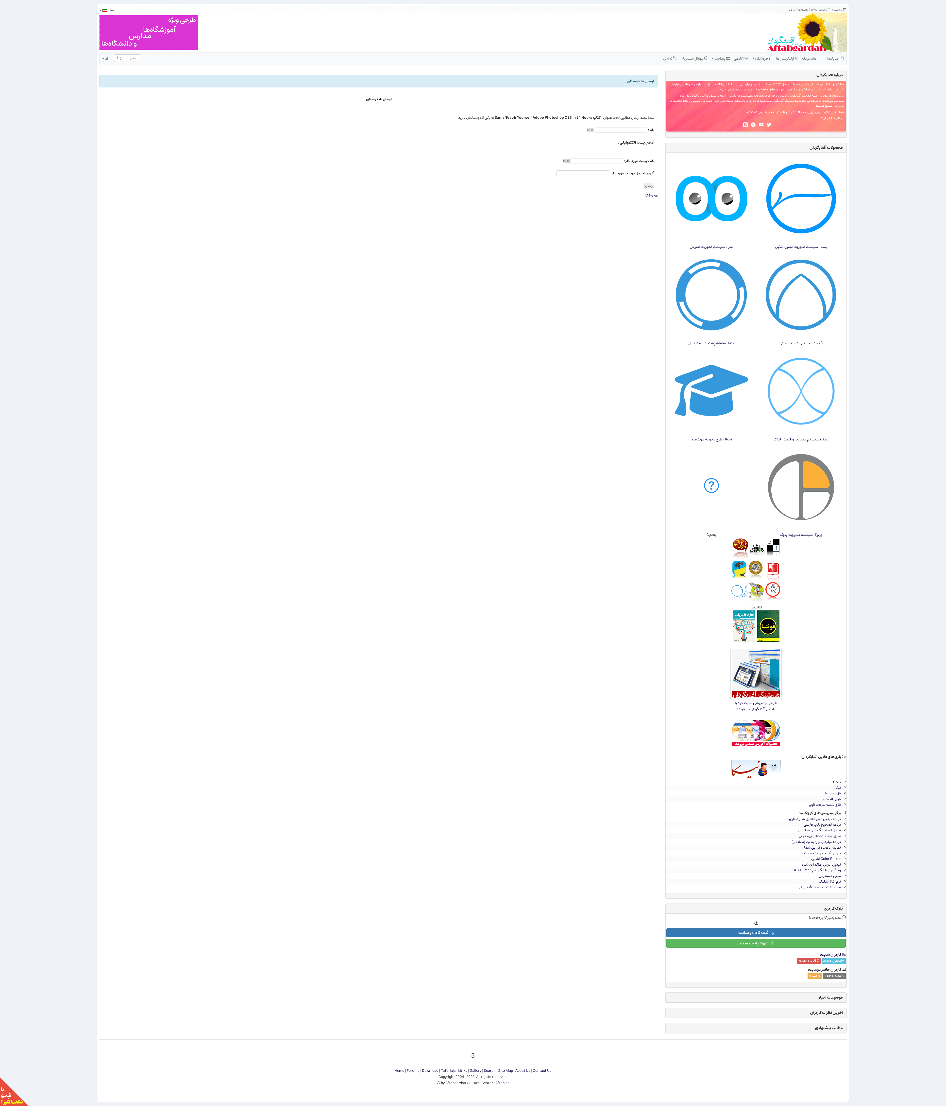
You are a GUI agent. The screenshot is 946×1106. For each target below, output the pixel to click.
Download (430, 1070)
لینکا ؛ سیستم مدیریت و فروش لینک (801, 439)
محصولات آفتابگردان (826, 147)
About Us (522, 1070)
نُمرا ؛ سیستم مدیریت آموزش (711, 246)
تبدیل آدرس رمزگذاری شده (821, 864)
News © (651, 195)
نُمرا (723, 100)
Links (462, 1070)
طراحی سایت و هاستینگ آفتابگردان (793, 100)
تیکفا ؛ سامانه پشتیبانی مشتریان (711, 343)
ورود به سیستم (754, 943)
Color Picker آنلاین (826, 858)
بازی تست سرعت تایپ (825, 804)
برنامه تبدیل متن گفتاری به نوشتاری (815, 819)
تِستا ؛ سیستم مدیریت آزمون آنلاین (801, 246)
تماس (668, 58)
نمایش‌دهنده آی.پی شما (822, 847)
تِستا (730, 100)
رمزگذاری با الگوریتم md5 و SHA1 (817, 870)
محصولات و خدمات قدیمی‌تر (820, 887)
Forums (413, 1070)
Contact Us (542, 1070)
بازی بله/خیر (832, 799)
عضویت (803, 10)
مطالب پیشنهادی (829, 1027)
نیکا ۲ (837, 782)
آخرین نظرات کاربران (826, 1012)
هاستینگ (809, 58)
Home (399, 1070)
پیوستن (815, 112)
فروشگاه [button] (761, 58)
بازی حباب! (833, 793)
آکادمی (739, 58)
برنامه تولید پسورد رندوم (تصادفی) (816, 841)
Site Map (505, 1070)
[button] (103, 10)
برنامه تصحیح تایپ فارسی (822, 824)
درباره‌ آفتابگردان (829, 74)
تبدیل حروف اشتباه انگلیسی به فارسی (820, 836)
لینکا (709, 100)
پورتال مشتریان (692, 58)
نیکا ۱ (837, 787)
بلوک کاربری (833, 908)
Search (490, 1070)
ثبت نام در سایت (753, 933)
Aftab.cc (502, 1083)
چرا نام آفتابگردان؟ (833, 118)
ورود (792, 10)
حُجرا (716, 100)
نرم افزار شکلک (830, 881)
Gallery (475, 1070)
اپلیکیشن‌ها (785, 58)
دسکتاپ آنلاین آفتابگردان (701, 95)
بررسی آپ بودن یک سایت (822, 853)
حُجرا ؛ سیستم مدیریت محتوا (801, 343)
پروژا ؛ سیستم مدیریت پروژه (801, 534)
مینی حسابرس (830, 875)
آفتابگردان (832, 58)
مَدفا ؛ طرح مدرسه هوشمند (711, 439)
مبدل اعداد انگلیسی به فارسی (819, 830)
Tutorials (448, 1070)
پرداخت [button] (720, 58)
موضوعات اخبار (831, 997)
